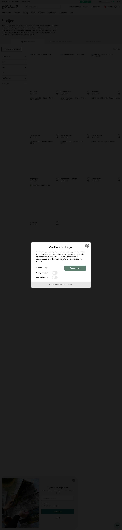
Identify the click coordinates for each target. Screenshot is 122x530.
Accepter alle (75, 268)
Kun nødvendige (42, 268)
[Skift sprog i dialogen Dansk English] (87, 246)
